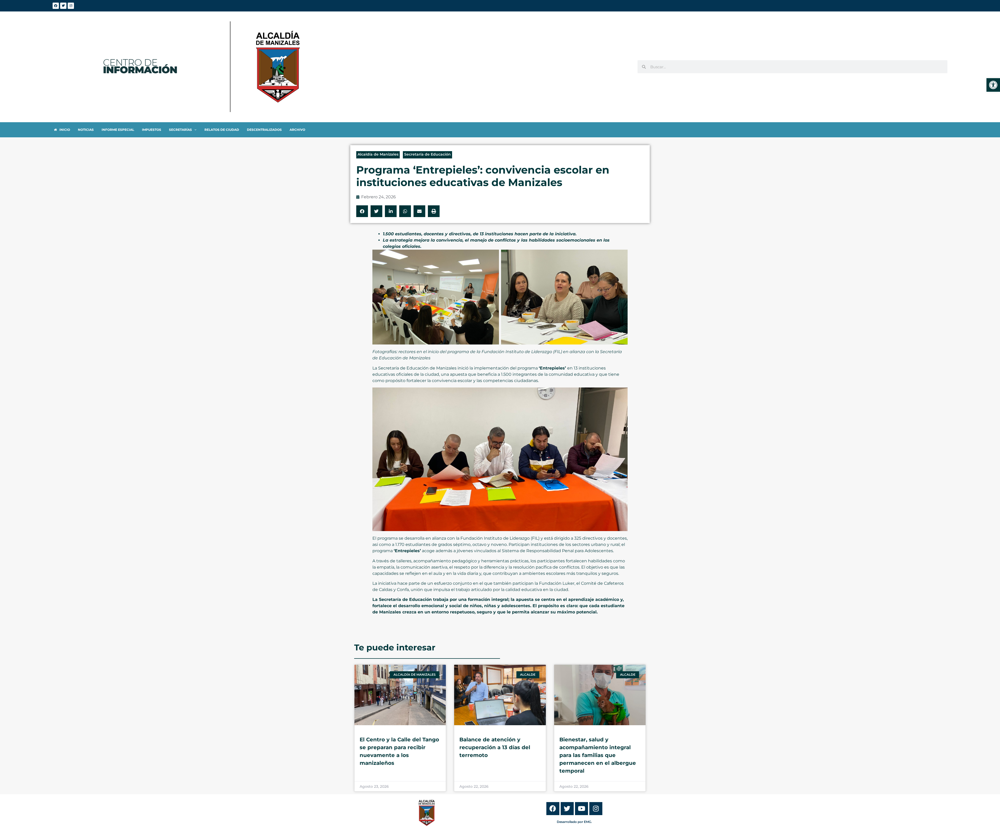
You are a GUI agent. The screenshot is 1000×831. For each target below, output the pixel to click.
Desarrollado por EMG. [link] (574, 822)
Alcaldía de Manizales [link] (378, 154)
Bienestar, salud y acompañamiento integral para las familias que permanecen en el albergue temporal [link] (597, 755)
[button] (362, 211)
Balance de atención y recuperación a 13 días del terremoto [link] (494, 747)
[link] (993, 85)
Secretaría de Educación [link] (427, 154)
